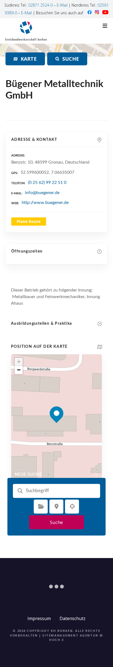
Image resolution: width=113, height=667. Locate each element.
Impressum (39, 618)
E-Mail (62, 5)
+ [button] (19, 361)
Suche (56, 522)
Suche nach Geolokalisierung (72, 506)
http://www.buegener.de (45, 202)
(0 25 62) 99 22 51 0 (47, 182)
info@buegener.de (42, 192)
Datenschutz (73, 618)
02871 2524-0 (40, 5)
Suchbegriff (20, 490)
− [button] (19, 369)
